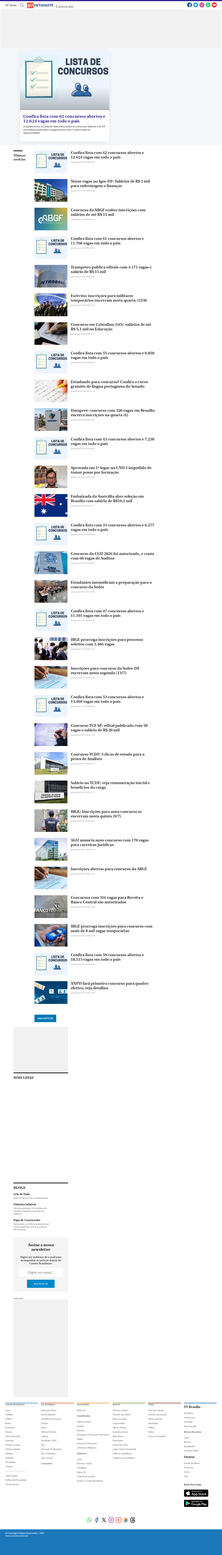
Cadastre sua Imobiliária (124, 1458)
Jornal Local (189, 1417)
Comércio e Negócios (87, 1447)
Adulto (80, 1439)
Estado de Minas (191, 1463)
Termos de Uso (12, 1484)
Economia (9, 1427)
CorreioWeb (83, 1404)
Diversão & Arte (12, 1436)
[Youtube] (118, 1520)
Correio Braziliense (15, 1404)
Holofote (9, 1458)
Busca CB (81, 1472)
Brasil (8, 1423)
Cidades (9, 1414)
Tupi (186, 1476)
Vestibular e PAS (48, 1440)
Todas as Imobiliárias (122, 1453)
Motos (151, 1432)
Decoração (118, 1440)
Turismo (9, 1466)
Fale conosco (47, 1458)
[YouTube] (214, 6)
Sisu (43, 1445)
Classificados (83, 1416)
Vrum (151, 1404)
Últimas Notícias (48, 1432)
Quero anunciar (84, 1421)
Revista (187, 1442)
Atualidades (189, 1446)
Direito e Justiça (12, 1445)
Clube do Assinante (86, 1476)
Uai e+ (187, 1472)
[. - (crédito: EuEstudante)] (64, 81)
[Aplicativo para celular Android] (196, 1503)
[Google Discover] (125, 1520)
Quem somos (11, 1475)
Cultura (44, 1436)
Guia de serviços (120, 1432)
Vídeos (151, 1427)
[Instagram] (201, 6)
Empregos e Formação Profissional (93, 1434)
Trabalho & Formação (51, 1419)
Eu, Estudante (48, 1404)
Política (8, 1419)
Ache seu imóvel (120, 1410)
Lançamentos (119, 1423)
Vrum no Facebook (156, 1436)
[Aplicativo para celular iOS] (196, 1493)
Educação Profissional (51, 1449)
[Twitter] (195, 6)
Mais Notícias (45, 1018)
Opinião (9, 1453)
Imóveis (80, 1426)
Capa (7, 1410)
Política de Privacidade (15, 1480)
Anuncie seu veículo (157, 1414)
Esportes (9, 1440)
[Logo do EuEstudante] (40, 5)
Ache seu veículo (156, 1410)
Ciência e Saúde (12, 1449)
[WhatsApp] (208, 6)
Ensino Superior (48, 1414)
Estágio (44, 1423)
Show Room (118, 1436)
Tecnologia (10, 1462)
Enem (43, 1427)
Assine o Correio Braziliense (90, 1480)
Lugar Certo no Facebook (124, 1449)
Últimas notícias (19, 157)
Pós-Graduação (48, 1453)
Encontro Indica (191, 1450)
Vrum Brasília (190, 1426)
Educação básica (48, 1410)
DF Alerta (188, 1413)
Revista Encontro (192, 1432)
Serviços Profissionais (87, 1443)
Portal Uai (188, 1467)
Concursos (64, 6)
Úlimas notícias (120, 1427)
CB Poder (188, 1422)
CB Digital (81, 1467)
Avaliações (153, 1423)
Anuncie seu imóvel (122, 1414)
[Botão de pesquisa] (21, 5)
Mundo (8, 1432)
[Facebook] (189, 6)
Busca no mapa (120, 1419)
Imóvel (116, 1404)
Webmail (81, 1410)
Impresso (81, 1453)
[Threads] (133, 1520)
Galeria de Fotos (120, 1445)
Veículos (81, 1430)
